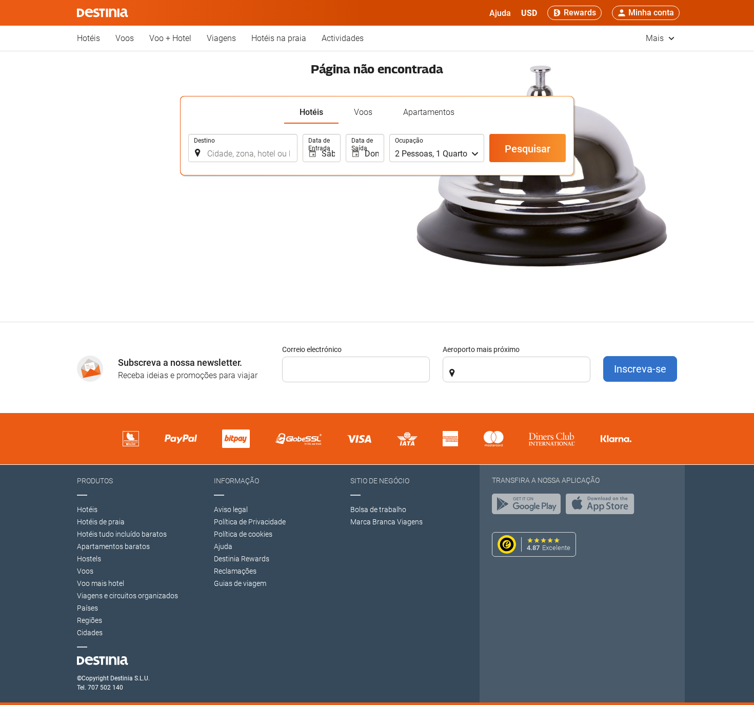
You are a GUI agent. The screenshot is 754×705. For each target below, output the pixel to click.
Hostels (89, 559)
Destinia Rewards (241, 559)
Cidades (90, 633)
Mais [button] (656, 38)
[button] (529, 13)
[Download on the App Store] (603, 506)
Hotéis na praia (278, 38)
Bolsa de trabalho (378, 509)
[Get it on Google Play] (529, 506)
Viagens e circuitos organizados (127, 596)
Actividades (343, 38)
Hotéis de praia (101, 522)
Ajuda (223, 546)
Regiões (89, 620)
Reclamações (235, 571)
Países (87, 608)
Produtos (95, 481)
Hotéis (88, 38)
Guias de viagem (240, 583)
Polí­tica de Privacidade (250, 522)
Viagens (221, 38)
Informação (236, 481)
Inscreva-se (640, 369)
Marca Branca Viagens (386, 522)
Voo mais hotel (100, 583)
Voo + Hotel (170, 38)
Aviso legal (231, 509)
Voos (124, 38)
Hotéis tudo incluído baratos (122, 534)
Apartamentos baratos (113, 546)
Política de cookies (243, 534)
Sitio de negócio (379, 481)
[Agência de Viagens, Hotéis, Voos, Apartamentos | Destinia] (102, 13)
